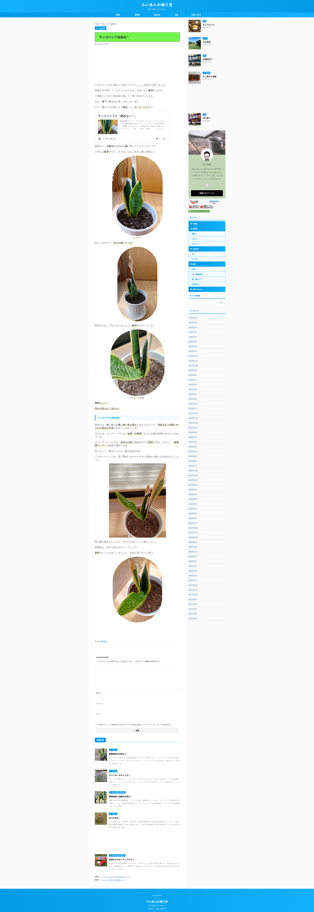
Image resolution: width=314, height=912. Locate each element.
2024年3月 (193, 456)
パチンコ (195, 244)
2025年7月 (193, 379)
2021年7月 (193, 608)
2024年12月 (193, 413)
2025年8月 (193, 375)
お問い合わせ (196, 15)
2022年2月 (193, 575)
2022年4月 (193, 566)
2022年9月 (193, 542)
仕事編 (117, 15)
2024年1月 (193, 465)
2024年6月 (193, 441)
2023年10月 (193, 480)
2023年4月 (193, 508)
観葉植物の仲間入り (118, 753)
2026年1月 (193, 351)
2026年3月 (193, 341)
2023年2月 (193, 518)
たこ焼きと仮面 (209, 76)
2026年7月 (193, 322)
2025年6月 (193, 384)
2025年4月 (193, 394)
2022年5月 (193, 561)
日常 (194, 269)
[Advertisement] (137, 63)
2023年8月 (193, 489)
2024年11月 (193, 418)
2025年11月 (193, 360)
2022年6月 (193, 556)
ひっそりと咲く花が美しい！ (113, 880)
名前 (98, 693)
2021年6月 (193, 613)
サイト (98, 714)
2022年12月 (193, 527)
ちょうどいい (208, 24)
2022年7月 (193, 551)
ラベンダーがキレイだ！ (120, 775)
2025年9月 (193, 370)
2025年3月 (193, 398)
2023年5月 (193, 503)
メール (99, 703)
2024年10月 (193, 422)
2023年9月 (193, 484)
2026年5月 (193, 332)
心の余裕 (206, 41)
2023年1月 (193, 523)
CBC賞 (206, 118)
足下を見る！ (115, 817)
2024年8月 (193, 432)
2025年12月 (193, 355)
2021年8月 (193, 604)
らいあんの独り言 (157, 4)
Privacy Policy (157, 895)
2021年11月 (193, 589)
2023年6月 (193, 499)
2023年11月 (193, 475)
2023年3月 (193, 513)
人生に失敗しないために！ (157, 905)
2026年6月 (193, 327)
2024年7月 (193, 437)
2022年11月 (193, 532)
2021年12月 (193, 585)
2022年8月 (193, 546)
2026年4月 (193, 336)
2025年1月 (193, 408)
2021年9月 (193, 599)
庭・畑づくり (197, 279)
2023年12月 (193, 470)
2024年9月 (193, 427)
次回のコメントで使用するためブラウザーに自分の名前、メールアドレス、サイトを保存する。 (135, 724)
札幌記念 (206, 59)
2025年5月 (193, 389)
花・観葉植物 (102, 641)
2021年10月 (193, 594)
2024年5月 (193, 446)
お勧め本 (157, 15)
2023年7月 (193, 494)
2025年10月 (193, 365)
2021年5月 (193, 618)
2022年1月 (193, 580)
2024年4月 (193, 451)
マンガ (194, 259)
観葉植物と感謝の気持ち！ (120, 796)
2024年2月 (193, 460)
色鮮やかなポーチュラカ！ (122, 859)
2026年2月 (193, 346)
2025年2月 (193, 403)
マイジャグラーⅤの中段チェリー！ (116, 877)
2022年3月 (193, 570)
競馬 (194, 234)
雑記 (176, 15)
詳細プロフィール (207, 193)
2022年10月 (193, 537)
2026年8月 (193, 317)
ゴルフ (194, 239)
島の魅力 (195, 284)
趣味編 (137, 15)
